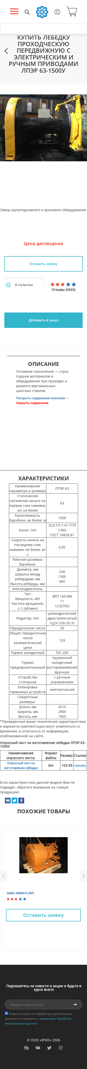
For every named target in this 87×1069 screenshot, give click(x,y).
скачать (80, 765)
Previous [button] (3, 876)
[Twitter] (14, 800)
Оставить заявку (43, 915)
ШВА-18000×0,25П (20, 893)
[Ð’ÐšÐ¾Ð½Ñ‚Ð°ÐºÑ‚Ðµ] (8, 800)
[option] (43, 127)
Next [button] (83, 876)
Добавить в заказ (43, 320)
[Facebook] (21, 800)
